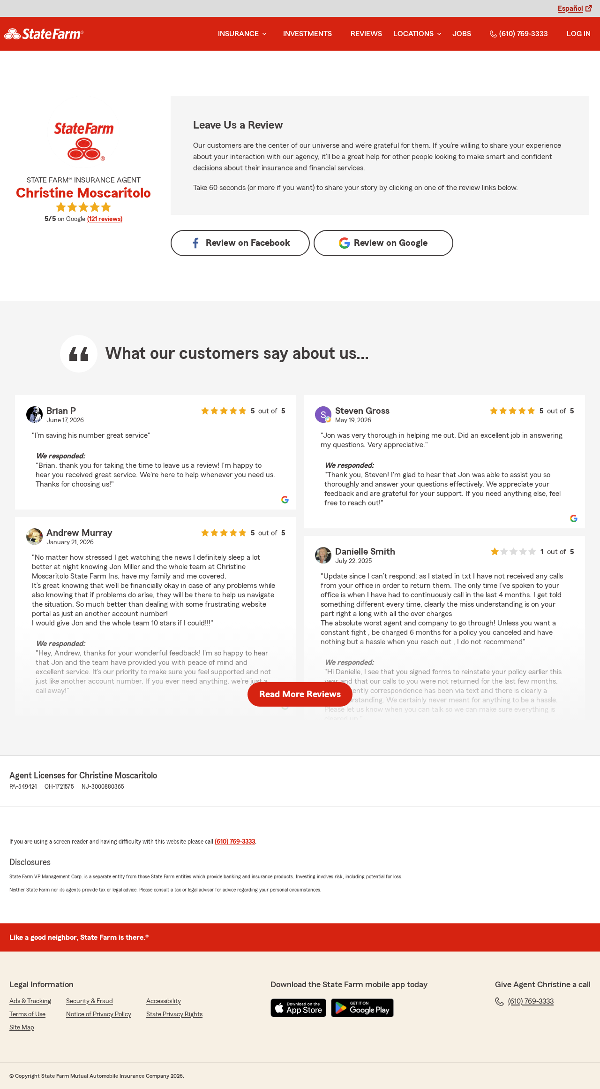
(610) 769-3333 (523, 34)
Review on (248, 243)
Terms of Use (27, 1014)
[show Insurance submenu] (262, 34)
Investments (307, 34)
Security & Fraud (89, 1001)
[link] (44, 33)
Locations (413, 34)
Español (570, 8)
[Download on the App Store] (298, 1007)
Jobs (461, 34)
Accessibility (163, 1001)
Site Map (21, 1027)
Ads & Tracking (30, 1001)
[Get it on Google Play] (362, 1007)
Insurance (238, 34)
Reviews (366, 34)
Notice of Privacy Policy (98, 1014)
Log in (579, 34)
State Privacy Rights (174, 1014)
